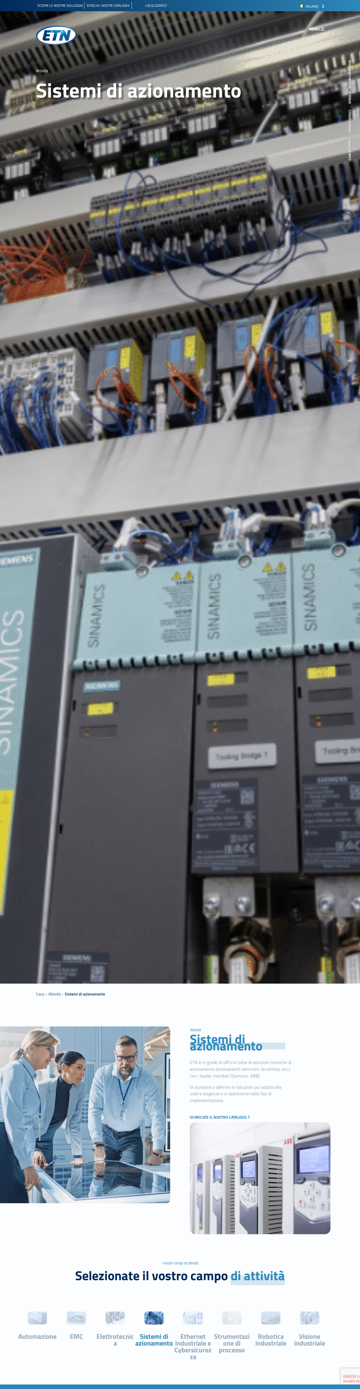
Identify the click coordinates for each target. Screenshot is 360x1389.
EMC (76, 1336)
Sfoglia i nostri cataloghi (350, 82)
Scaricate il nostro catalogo (218, 1117)
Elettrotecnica (115, 1339)
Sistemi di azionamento (85, 994)
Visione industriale (309, 1339)
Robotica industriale (270, 1339)
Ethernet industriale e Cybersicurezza (193, 1346)
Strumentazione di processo (232, 1343)
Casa (40, 994)
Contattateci (350, 149)
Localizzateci (350, 121)
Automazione (37, 1336)
